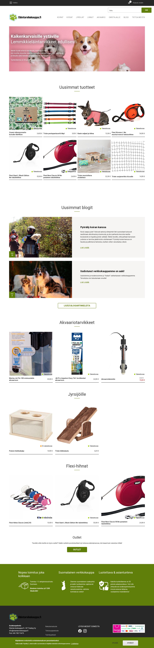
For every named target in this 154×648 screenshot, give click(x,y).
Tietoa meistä (138, 17)
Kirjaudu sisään (138, 3)
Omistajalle (114, 17)
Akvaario (101, 17)
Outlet (77, 549)
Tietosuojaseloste (52, 631)
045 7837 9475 (18, 633)
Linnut (90, 17)
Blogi (126, 17)
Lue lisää (84, 248)
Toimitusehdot (50, 635)
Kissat (70, 17)
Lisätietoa (74, 644)
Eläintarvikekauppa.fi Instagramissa (85, 631)
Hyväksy (130, 643)
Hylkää (115, 643)
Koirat (60, 17)
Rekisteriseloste (51, 626)
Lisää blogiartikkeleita (77, 305)
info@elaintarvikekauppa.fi (18, 631)
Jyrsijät (80, 17)
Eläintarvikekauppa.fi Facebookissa (80, 631)
